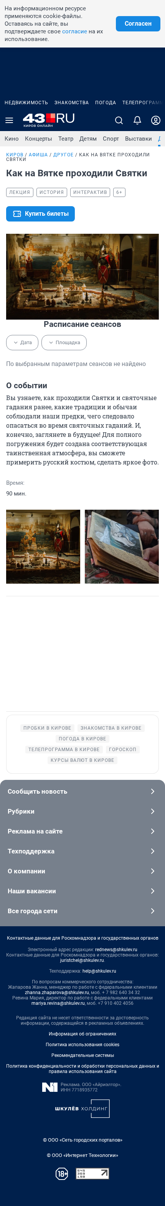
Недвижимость (26, 102)
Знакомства (71, 102)
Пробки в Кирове (47, 728)
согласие (74, 31)
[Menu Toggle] (9, 120)
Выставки (138, 138)
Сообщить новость (37, 791)
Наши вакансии (32, 891)
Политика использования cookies (82, 1044)
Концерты (38, 138)
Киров (14, 155)
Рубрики (21, 811)
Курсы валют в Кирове (82, 760)
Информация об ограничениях (82, 1034)
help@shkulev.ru (99, 971)
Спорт (111, 138)
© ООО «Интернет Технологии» (82, 1155)
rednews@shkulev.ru (116, 949)
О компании (26, 871)
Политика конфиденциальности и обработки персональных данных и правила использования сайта (82, 1068)
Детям (88, 138)
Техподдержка (31, 851)
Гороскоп (123, 749)
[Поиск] (119, 120)
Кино (12, 138)
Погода (105, 102)
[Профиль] (156, 120)
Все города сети (33, 911)
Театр (65, 138)
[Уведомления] (137, 120)
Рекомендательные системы (82, 1055)
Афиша (38, 155)
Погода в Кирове (82, 739)
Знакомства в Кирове (111, 728)
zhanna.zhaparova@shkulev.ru (57, 992)
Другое (63, 155)
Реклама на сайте (35, 831)
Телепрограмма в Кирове (64, 749)
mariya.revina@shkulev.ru (58, 1003)
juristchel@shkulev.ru (82, 960)
